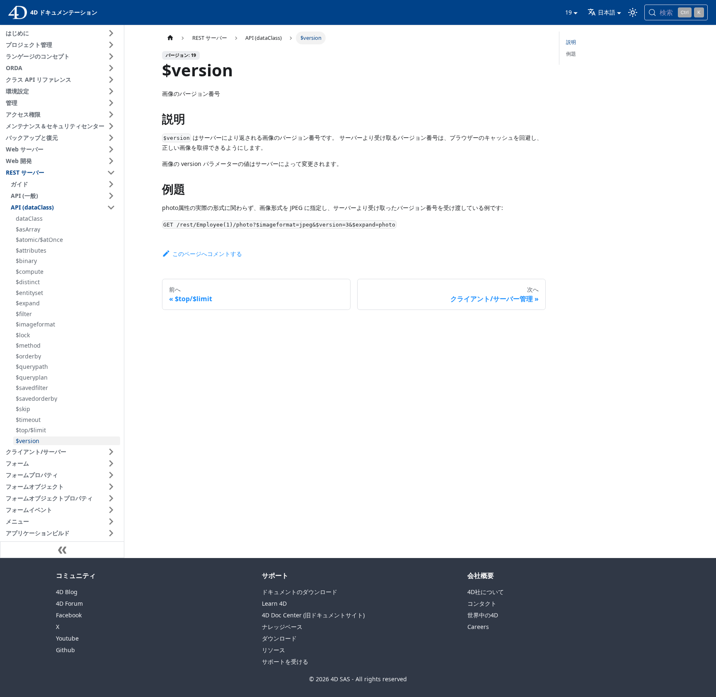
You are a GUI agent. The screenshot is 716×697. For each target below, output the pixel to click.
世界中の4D (482, 615)
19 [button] (568, 12)
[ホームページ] (170, 38)
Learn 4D (274, 603)
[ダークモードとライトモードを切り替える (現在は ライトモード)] (632, 12)
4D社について (485, 592)
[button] (61, 33)
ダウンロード (279, 638)
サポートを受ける (285, 661)
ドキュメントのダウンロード (299, 592)
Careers (478, 627)
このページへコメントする (207, 254)
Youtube (67, 638)
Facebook (69, 615)
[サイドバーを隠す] (62, 549)
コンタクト (481, 603)
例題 (571, 53)
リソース (273, 650)
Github (65, 650)
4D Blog (66, 592)
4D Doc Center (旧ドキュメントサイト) (313, 615)
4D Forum (69, 603)
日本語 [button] (606, 12)
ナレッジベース (282, 627)
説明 (571, 42)
